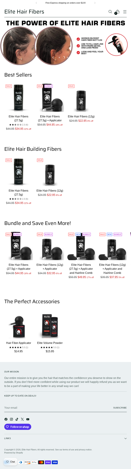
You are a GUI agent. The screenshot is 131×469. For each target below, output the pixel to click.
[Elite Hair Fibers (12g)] (81, 97)
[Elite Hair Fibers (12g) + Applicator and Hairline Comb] (112, 245)
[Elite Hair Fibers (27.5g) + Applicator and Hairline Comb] (81, 245)
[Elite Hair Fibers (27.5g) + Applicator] (50, 97)
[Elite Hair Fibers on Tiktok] (17, 420)
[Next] (95, 3)
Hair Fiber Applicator (18, 342)
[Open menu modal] (124, 11)
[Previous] (36, 3)
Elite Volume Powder (50, 342)
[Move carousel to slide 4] (72, 57)
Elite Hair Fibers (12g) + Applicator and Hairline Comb (112, 268)
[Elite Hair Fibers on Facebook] (6, 420)
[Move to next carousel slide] (77, 57)
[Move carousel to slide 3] (68, 57)
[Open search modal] (110, 11)
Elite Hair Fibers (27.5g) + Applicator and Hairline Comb (81, 268)
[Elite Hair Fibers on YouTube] (28, 420)
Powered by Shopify (13, 453)
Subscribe (120, 408)
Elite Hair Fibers (29, 449)
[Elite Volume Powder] (50, 324)
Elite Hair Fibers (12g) (81, 116)
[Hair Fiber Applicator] (18, 324)
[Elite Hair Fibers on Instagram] (12, 420)
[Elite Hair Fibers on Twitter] (23, 420)
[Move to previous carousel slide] (53, 57)
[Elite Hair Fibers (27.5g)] (18, 97)
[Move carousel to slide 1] (59, 57)
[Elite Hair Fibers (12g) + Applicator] (50, 245)
